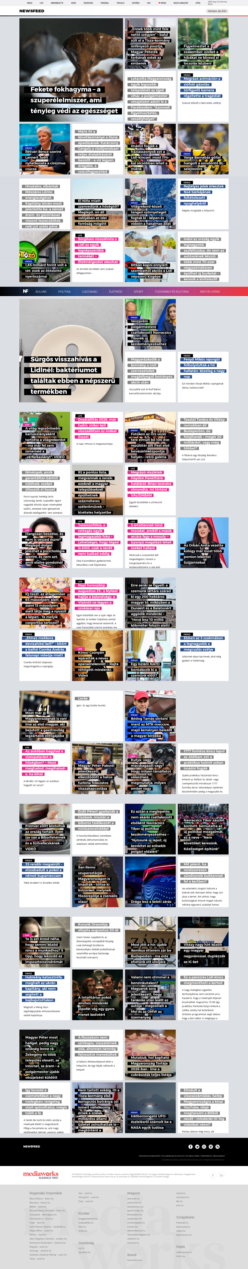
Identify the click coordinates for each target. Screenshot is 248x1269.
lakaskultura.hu (135, 1206)
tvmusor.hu (133, 1242)
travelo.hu (132, 1226)
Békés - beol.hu (38, 1206)
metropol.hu (182, 1197)
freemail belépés (217, 11)
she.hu (180, 1205)
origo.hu (82, 1230)
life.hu (179, 1201)
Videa (73, 3)
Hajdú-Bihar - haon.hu (41, 1230)
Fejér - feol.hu (37, 1222)
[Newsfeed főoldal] (31, 1147)
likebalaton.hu (134, 1214)
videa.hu (180, 1230)
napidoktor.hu (134, 1218)
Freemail (105, 3)
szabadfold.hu (85, 1222)
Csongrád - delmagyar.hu (43, 1214)
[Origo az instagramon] (204, 1147)
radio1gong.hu (184, 1252)
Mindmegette (57, 3)
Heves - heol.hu (38, 1234)
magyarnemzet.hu (88, 1218)
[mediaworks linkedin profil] (221, 1175)
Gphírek (136, 3)
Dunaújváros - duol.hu (41, 1218)
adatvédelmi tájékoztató (149, 1156)
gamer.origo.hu (135, 1210)
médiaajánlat (219, 1156)
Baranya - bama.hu (40, 1202)
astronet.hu (133, 1198)
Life (41, 3)
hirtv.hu (82, 1226)
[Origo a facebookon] (190, 1147)
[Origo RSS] (217, 1147)
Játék (198, 3)
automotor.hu (134, 1202)
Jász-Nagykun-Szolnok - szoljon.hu (48, 1238)
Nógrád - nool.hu (39, 1246)
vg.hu (81, 1248)
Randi (163, 3)
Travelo (120, 3)
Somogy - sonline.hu (40, 1250)
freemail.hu (182, 1222)
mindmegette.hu (136, 1222)
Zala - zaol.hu (85, 1201)
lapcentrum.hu (184, 1234)
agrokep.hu (84, 1252)
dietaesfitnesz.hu (136, 1230)
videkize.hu (133, 1238)
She (148, 3)
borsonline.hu (134, 1260)
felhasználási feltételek (173, 1156)
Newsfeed (88, 3)
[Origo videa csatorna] (211, 1147)
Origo (29, 3)
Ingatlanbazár (181, 3)
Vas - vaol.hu (85, 1193)
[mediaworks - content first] (40, 1175)
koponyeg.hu (183, 1226)
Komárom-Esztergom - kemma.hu (48, 1242)
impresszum (206, 1156)
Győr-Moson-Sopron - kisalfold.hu (48, 1226)
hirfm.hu (180, 1256)
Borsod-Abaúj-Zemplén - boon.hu (47, 1210)
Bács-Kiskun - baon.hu (42, 1198)
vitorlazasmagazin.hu (138, 1234)
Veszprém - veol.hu (88, 1197)
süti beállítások (192, 1156)
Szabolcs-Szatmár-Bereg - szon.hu (48, 1254)
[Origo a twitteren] (197, 1147)
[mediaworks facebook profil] (213, 1175)
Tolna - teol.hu (37, 1258)
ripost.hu (181, 1193)
